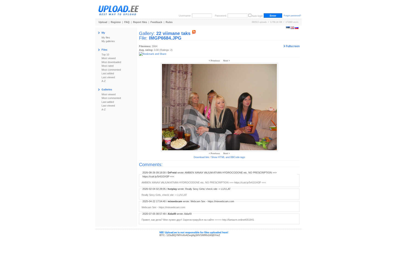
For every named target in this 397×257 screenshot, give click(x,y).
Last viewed (108, 77)
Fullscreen (292, 46)
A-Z (104, 81)
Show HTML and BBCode (228, 157)
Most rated (107, 65)
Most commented (111, 69)
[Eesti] (288, 28)
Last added (108, 73)
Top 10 (105, 54)
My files (106, 37)
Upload (103, 22)
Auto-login (257, 15)
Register (116, 22)
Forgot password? (292, 15)
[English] (292, 28)
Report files (140, 22)
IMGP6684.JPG (165, 37)
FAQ (127, 22)
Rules (169, 22)
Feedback (156, 22)
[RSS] (194, 33)
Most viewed (109, 58)
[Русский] (296, 28)
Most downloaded (111, 62)
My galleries (108, 41)
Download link (201, 157)
